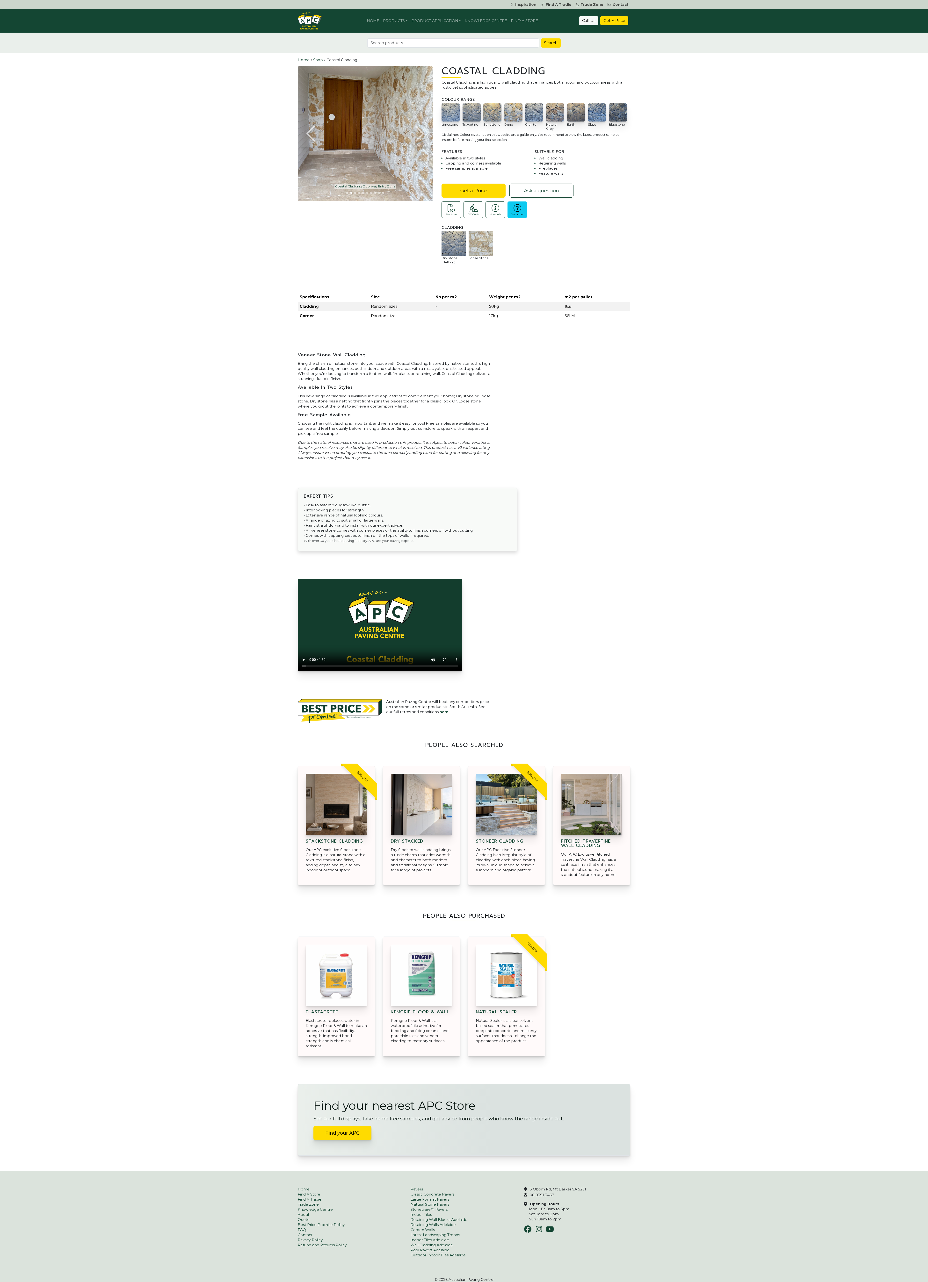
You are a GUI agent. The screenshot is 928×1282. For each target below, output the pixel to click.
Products (394, 20)
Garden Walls (423, 1229)
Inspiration (525, 4)
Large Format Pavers (430, 1199)
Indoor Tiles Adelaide (430, 1240)
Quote (304, 1219)
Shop (318, 59)
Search (551, 43)
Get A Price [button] (614, 20)
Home (373, 20)
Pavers (417, 1189)
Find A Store (524, 20)
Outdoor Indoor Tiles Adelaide (438, 1255)
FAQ (302, 1229)
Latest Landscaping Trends (435, 1234)
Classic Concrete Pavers (432, 1194)
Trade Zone (591, 4)
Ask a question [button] (541, 190)
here (444, 711)
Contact (620, 4)
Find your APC (342, 1133)
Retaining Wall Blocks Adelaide (439, 1219)
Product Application (435, 20)
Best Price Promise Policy (321, 1224)
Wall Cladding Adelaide (432, 1245)
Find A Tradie (558, 4)
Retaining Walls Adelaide (433, 1224)
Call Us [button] (588, 20)
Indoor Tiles (421, 1214)
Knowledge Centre (486, 20)
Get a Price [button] (473, 190)
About (303, 1214)
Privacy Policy (310, 1240)
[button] (311, 133)
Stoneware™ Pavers (429, 1209)
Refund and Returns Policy (322, 1245)
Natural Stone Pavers (430, 1204)
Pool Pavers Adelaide (430, 1250)
